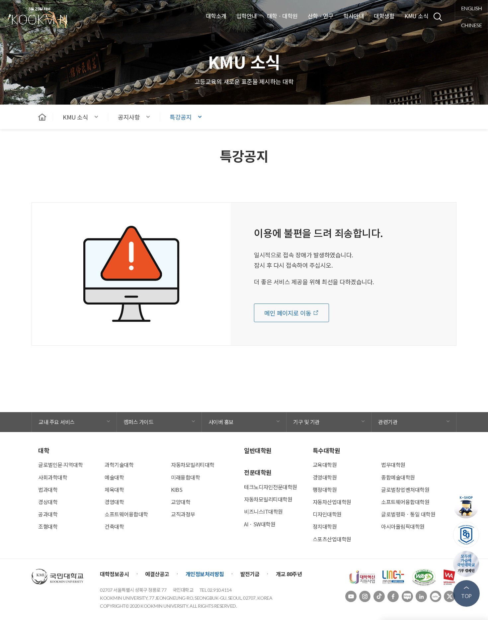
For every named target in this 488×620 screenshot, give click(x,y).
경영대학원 (325, 477)
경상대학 (47, 502)
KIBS (176, 489)
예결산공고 (157, 574)
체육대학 (114, 489)
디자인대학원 (327, 514)
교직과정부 (183, 514)
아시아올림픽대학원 (403, 526)
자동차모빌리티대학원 (268, 499)
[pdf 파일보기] (424, 576)
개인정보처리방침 (205, 574)
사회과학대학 (52, 477)
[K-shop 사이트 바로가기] (466, 505)
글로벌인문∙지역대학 (60, 465)
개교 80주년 (289, 574)
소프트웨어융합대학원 (405, 502)
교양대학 (180, 502)
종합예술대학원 (398, 477)
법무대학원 (393, 465)
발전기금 (250, 574)
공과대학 (47, 514)
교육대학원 (325, 465)
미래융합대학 (185, 477)
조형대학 (47, 526)
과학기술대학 (119, 465)
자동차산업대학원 (332, 502)
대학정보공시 (114, 574)
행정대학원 (325, 489)
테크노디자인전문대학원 (270, 487)
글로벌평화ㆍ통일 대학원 (408, 514)
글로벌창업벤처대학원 (405, 489)
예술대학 (114, 477)
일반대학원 (258, 450)
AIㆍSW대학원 (259, 524)
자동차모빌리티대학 (192, 465)
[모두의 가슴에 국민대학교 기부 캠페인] (466, 564)
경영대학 (114, 502)
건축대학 (114, 526)
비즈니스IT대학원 (263, 511)
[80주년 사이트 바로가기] (466, 535)
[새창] (362, 576)
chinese (471, 25)
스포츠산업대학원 (332, 539)
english (471, 8)
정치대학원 (325, 526)
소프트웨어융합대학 (126, 514)
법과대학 (47, 489)
